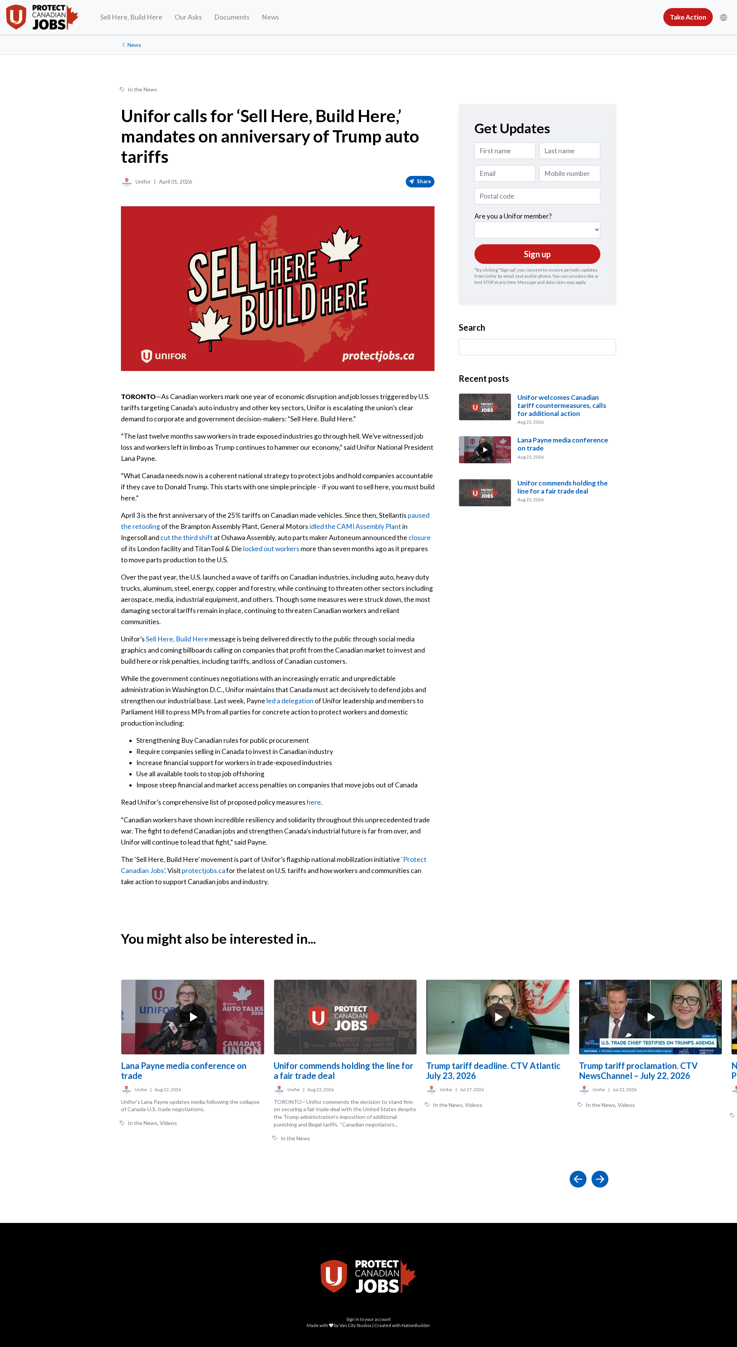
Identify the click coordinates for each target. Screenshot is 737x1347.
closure (419, 537)
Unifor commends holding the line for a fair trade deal (562, 487)
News (270, 17)
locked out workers (271, 549)
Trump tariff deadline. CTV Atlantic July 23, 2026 (493, 1070)
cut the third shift (186, 537)
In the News (142, 89)
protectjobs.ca (203, 871)
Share (423, 181)
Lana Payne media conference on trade (183, 1070)
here (314, 802)
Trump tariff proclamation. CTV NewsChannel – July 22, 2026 (638, 1070)
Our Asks (188, 17)
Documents (232, 17)
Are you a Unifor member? (513, 216)
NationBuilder (416, 1325)
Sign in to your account (368, 1319)
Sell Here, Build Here (131, 17)
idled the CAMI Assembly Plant (355, 526)
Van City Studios (355, 1325)
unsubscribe (581, 275)
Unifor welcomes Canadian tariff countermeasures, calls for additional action (561, 405)
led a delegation (290, 701)
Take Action (688, 17)
